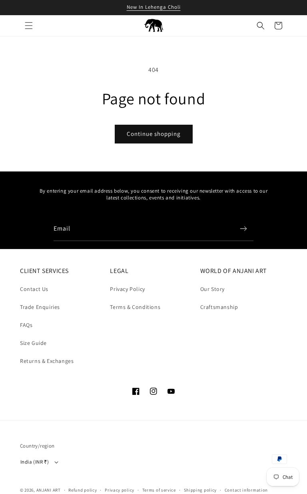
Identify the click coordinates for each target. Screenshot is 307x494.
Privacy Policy (127, 289)
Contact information (246, 490)
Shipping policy (200, 490)
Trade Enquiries (40, 307)
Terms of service (159, 490)
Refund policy (82, 490)
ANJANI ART (48, 490)
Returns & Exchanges (47, 361)
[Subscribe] (243, 229)
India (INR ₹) (34, 461)
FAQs (26, 325)
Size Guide (33, 343)
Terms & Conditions (135, 307)
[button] (29, 25)
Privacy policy (119, 490)
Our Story (212, 289)
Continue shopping (154, 133)
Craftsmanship (219, 307)
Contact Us (34, 289)
